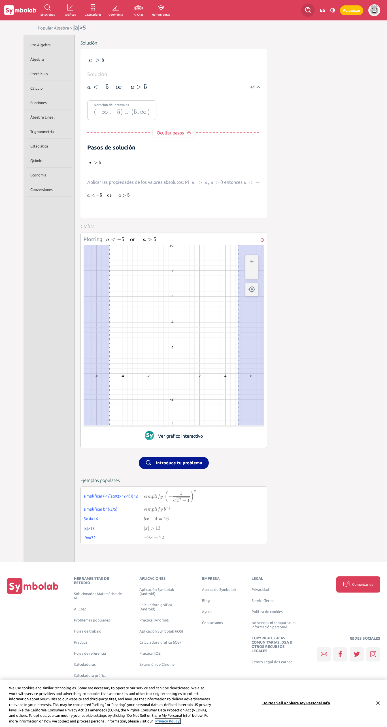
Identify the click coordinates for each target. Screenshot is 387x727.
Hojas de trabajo (87, 631)
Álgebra (37, 59)
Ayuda (207, 612)
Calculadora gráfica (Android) (155, 607)
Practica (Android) (154, 620)
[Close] (378, 703)
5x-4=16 (91, 519)
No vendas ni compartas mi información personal (274, 625)
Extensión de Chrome (157, 664)
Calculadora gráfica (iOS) (160, 642)
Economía (38, 175)
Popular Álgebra (53, 28)
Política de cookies (267, 612)
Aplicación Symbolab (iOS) (161, 631)
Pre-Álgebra (40, 45)
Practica (80, 642)
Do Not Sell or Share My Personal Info (296, 703)
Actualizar (351, 10)
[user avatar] (374, 10)
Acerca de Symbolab (219, 589)
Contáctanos (212, 623)
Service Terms (263, 601)
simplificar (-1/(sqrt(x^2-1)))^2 (111, 496)
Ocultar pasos (170, 132)
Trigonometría (42, 132)
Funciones (38, 103)
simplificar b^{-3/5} (101, 509)
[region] (193, 703)
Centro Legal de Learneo (272, 662)
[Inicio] (32, 585)
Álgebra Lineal (42, 117)
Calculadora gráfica (90, 675)
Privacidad (260, 589)
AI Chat (80, 609)
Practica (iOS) (150, 653)
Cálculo (36, 88)
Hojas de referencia (90, 653)
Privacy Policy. (167, 721)
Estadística (39, 146)
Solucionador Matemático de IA (98, 596)
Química (37, 161)
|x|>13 (89, 528)
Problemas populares (92, 620)
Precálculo (39, 74)
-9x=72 (90, 538)
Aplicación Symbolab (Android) (156, 591)
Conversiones (41, 189)
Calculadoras (85, 664)
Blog (206, 601)
